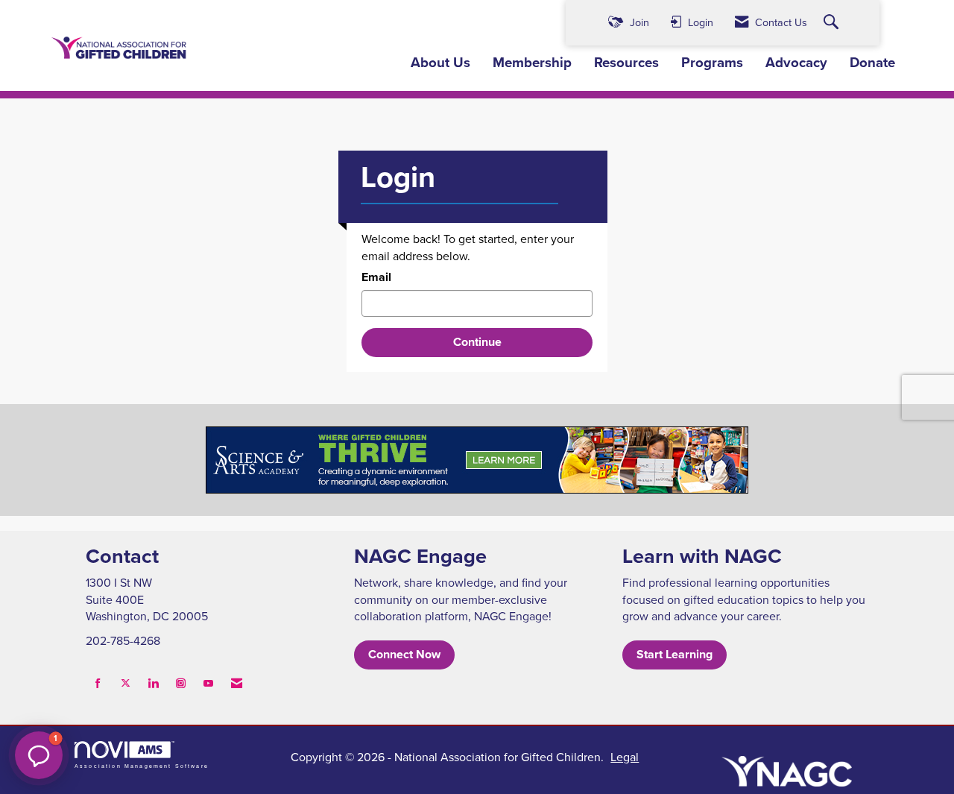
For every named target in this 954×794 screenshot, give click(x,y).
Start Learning (674, 654)
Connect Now (404, 654)
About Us (440, 62)
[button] (39, 755)
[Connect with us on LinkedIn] (153, 683)
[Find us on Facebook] (98, 683)
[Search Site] (833, 22)
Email (376, 277)
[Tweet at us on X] (125, 683)
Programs (712, 62)
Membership (532, 62)
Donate (872, 62)
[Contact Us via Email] (237, 683)
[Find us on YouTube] (208, 683)
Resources (626, 62)
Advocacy (796, 62)
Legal (624, 757)
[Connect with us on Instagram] (180, 683)
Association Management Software (142, 766)
